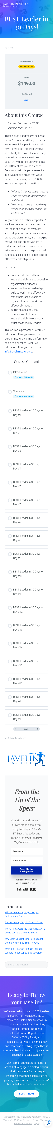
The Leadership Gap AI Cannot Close (24, 922)
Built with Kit (26, 889)
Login (26, 100)
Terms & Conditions (23, 1123)
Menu (48, 5)
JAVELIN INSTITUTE (16, 4)
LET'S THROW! (26, 1093)
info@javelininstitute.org (18, 351)
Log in (36, 1123)
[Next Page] (38, 729)
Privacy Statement (41, 1120)
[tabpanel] (26, 233)
